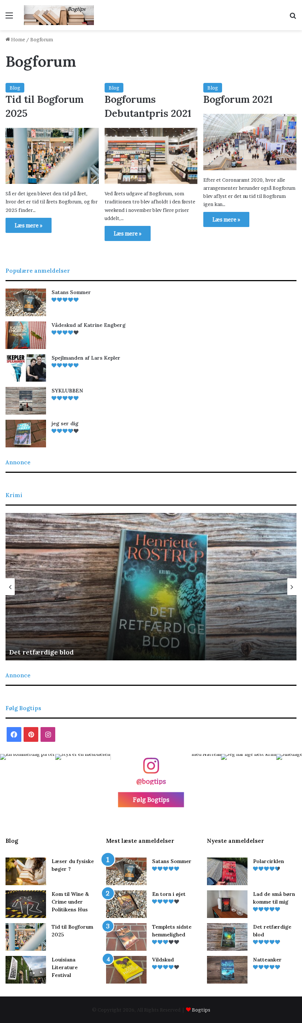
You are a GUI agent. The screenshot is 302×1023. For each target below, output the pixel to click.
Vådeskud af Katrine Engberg (89, 325)
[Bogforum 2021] (249, 142)
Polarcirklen (268, 861)
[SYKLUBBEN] (26, 401)
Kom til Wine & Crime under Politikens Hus (70, 902)
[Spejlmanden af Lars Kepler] (26, 368)
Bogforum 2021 (238, 99)
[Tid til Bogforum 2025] (52, 156)
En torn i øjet (169, 894)
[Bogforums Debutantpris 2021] (151, 156)
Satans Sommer (71, 292)
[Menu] (9, 18)
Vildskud (163, 959)
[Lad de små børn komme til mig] (227, 904)
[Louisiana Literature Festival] (26, 970)
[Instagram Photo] (27, 781)
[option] (151, 586)
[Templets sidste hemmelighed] (126, 937)
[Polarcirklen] (227, 871)
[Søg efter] (292, 18)
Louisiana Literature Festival (65, 967)
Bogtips (201, 1010)
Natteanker (267, 959)
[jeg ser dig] (26, 433)
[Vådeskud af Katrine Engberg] (26, 335)
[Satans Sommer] (26, 302)
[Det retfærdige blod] (227, 937)
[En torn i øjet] (126, 904)
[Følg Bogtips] (151, 769)
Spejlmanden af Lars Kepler (86, 358)
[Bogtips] (59, 15)
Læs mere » (28, 225)
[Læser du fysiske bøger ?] (26, 871)
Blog (15, 88)
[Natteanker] (227, 970)
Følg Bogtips (151, 799)
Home (17, 39)
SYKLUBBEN (67, 390)
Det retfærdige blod (41, 652)
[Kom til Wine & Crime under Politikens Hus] (26, 904)
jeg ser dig (65, 423)
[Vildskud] (126, 970)
